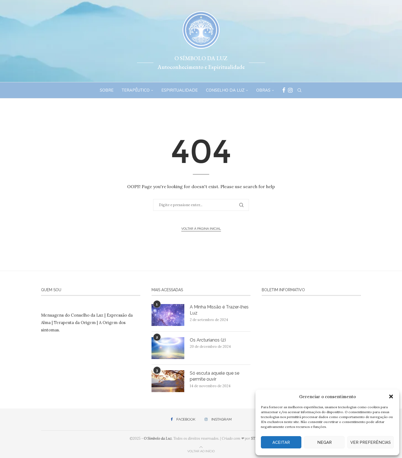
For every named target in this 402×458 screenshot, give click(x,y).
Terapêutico (136, 90)
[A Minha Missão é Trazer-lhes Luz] (168, 315)
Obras (263, 90)
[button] (391, 396)
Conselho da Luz (225, 90)
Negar (324, 442)
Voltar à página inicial (201, 229)
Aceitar (281, 442)
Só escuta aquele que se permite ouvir (214, 376)
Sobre (106, 90)
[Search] (299, 90)
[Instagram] (290, 90)
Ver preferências (370, 442)
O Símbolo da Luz (158, 438)
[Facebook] (283, 90)
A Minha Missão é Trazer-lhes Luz (219, 310)
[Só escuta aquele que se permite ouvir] (168, 381)
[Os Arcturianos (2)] (168, 348)
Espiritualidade (179, 90)
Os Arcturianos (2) (208, 340)
